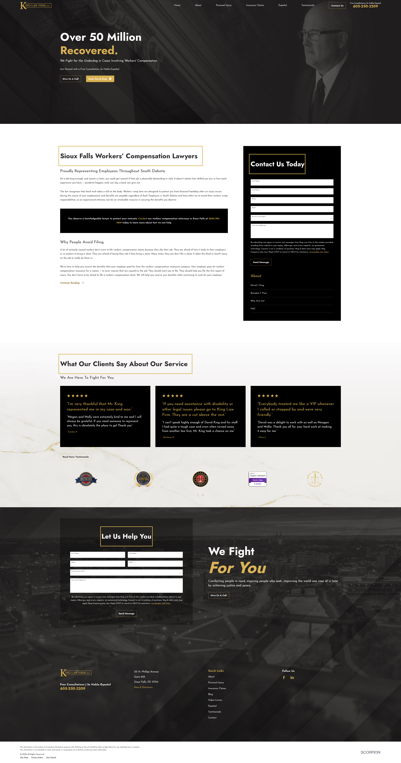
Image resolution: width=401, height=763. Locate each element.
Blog (210, 694)
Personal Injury (216, 682)
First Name (255, 181)
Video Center (215, 700)
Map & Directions (143, 687)
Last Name (255, 190)
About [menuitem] (198, 5)
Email (253, 208)
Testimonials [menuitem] (307, 5)
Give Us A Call (71, 78)
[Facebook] (284, 677)
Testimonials (214, 712)
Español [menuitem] (283, 5)
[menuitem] (292, 285)
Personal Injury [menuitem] (224, 5)
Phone (254, 199)
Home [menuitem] (177, 5)
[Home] (35, 5)
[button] (100, 79)
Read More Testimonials (76, 456)
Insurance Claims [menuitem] (255, 5)
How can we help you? (259, 225)
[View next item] (203, 495)
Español (212, 706)
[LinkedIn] (292, 677)
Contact (212, 718)
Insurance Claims (217, 688)
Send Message (261, 262)
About (211, 677)
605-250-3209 (365, 6)
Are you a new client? (259, 216)
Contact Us (337, 5)
